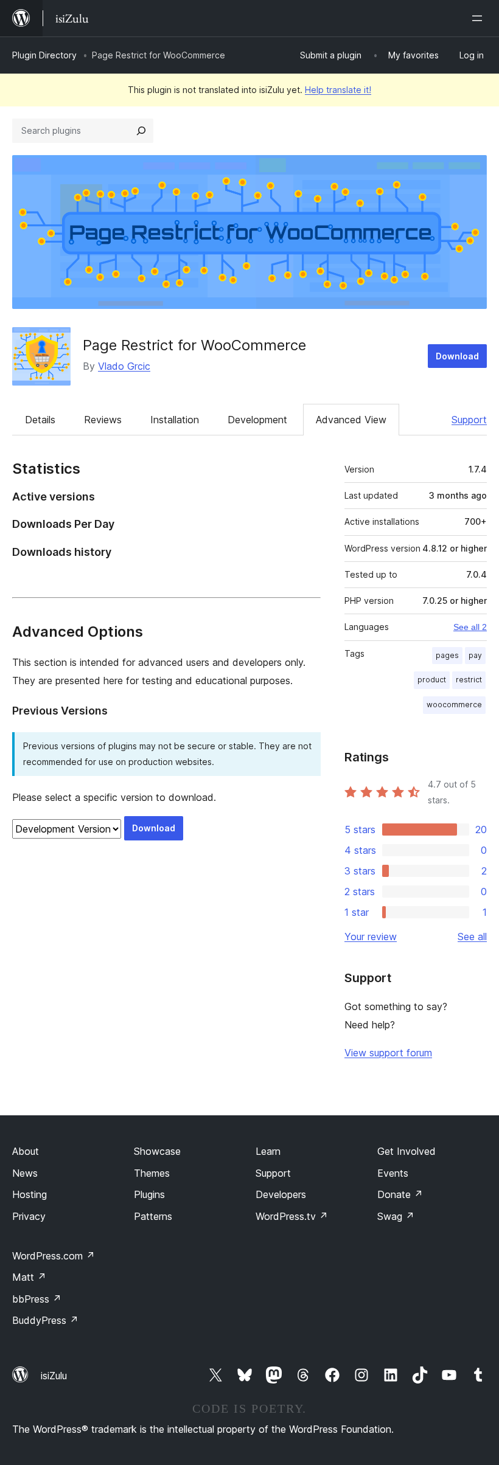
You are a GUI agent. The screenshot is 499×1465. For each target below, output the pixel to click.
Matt (29, 1277)
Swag (395, 1216)
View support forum (388, 1053)
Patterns (153, 1216)
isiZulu (54, 1376)
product (431, 679)
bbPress (36, 1299)
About (25, 1151)
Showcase (157, 1151)
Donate (400, 1194)
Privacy (29, 1216)
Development (257, 420)
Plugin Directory (44, 55)
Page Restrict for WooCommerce (194, 345)
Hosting (29, 1194)
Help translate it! (338, 90)
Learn (268, 1151)
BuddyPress (45, 1320)
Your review (370, 936)
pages (447, 655)
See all (472, 936)
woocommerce (454, 704)
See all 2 (470, 627)
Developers (281, 1194)
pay (475, 655)
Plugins (149, 1194)
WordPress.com (53, 1256)
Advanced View (351, 420)
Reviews (103, 420)
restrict (469, 679)
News (25, 1173)
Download (457, 356)
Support (469, 420)
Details (40, 420)
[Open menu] (479, 18)
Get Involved (406, 1151)
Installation (174, 420)
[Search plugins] (141, 131)
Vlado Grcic (124, 366)
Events (392, 1173)
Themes (152, 1173)
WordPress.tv (292, 1216)
